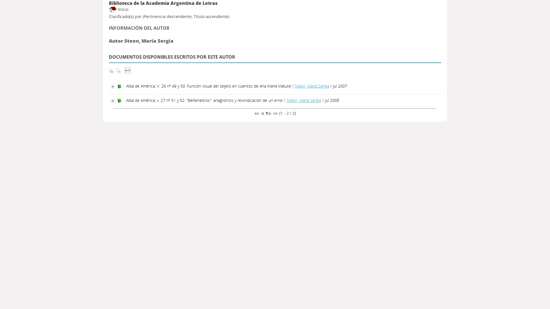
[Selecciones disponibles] (128, 71)
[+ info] (113, 86)
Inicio (122, 9)
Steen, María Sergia (312, 86)
